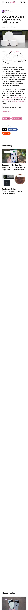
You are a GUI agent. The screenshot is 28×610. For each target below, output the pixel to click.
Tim (8, 10)
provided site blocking (19, 101)
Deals (7, 118)
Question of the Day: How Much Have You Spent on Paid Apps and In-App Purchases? (13, 167)
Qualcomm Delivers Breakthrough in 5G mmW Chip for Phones (12, 191)
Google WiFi (17, 118)
